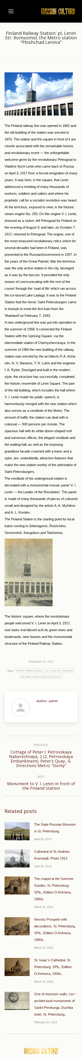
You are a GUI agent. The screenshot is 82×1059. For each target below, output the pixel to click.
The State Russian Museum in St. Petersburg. (55, 827)
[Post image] (17, 831)
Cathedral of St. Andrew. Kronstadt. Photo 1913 (52, 855)
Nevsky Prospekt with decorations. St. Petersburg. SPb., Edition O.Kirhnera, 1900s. (55, 929)
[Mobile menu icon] (11, 11)
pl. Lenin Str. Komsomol (60, 670)
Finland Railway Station (29, 670)
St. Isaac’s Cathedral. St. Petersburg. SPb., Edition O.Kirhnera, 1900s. (53, 967)
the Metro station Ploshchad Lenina (41, 676)
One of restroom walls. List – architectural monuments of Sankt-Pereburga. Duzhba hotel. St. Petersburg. (55, 1004)
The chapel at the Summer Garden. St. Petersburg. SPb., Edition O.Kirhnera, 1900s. (54, 889)
